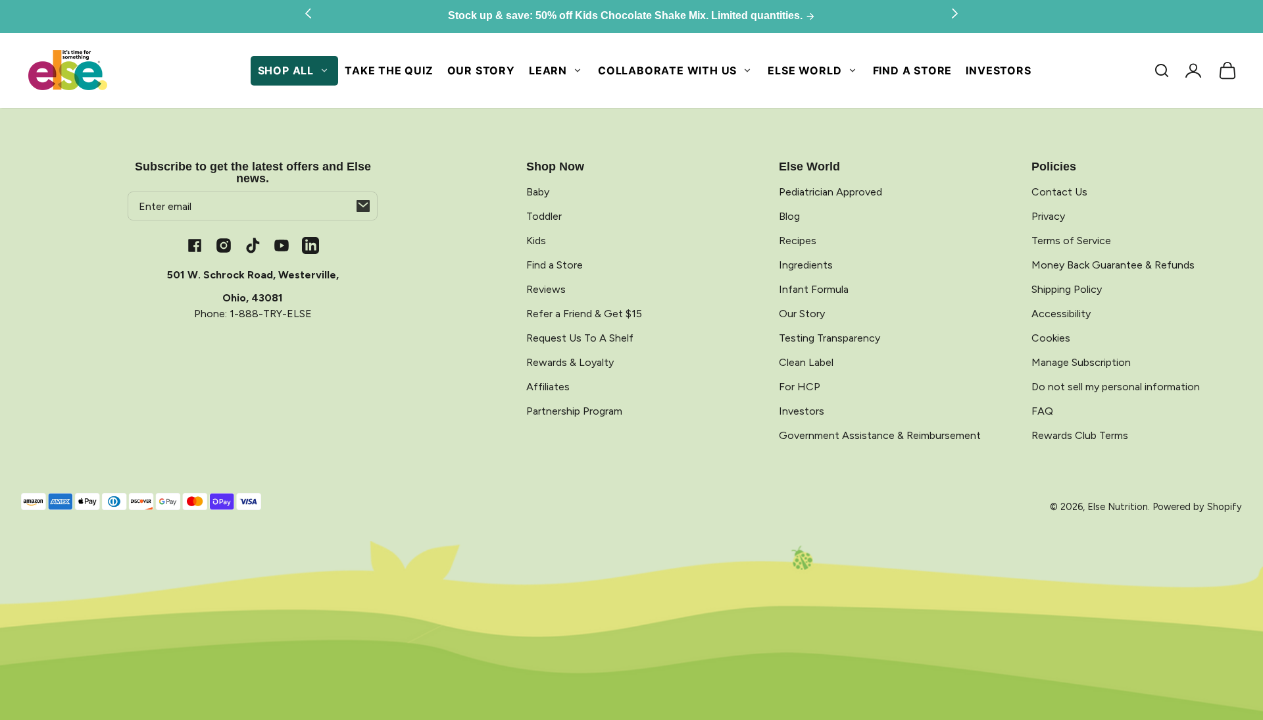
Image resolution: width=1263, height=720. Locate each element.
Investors (998, 70)
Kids (536, 240)
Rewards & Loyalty (570, 362)
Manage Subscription (1081, 362)
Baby (537, 192)
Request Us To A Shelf (579, 338)
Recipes (797, 240)
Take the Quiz (389, 70)
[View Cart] (1227, 70)
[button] (1161, 70)
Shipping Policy (1066, 289)
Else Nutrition (1117, 507)
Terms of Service (1071, 240)
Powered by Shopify (1197, 507)
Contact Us (1059, 192)
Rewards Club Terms (1079, 435)
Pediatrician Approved (830, 192)
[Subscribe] (363, 206)
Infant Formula (814, 289)
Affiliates (548, 386)
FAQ (1042, 411)
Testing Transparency (829, 338)
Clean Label (806, 362)
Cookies (1050, 338)
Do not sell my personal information (1115, 386)
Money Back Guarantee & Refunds (1113, 265)
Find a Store (913, 70)
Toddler (544, 216)
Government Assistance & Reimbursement (880, 435)
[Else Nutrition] (67, 70)
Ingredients (806, 265)
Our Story (481, 70)
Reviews (546, 289)
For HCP (799, 386)
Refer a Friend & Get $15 (584, 313)
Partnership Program (574, 411)
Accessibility (1061, 313)
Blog (789, 216)
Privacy (1048, 216)
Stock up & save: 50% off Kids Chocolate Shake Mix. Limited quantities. (626, 16)
